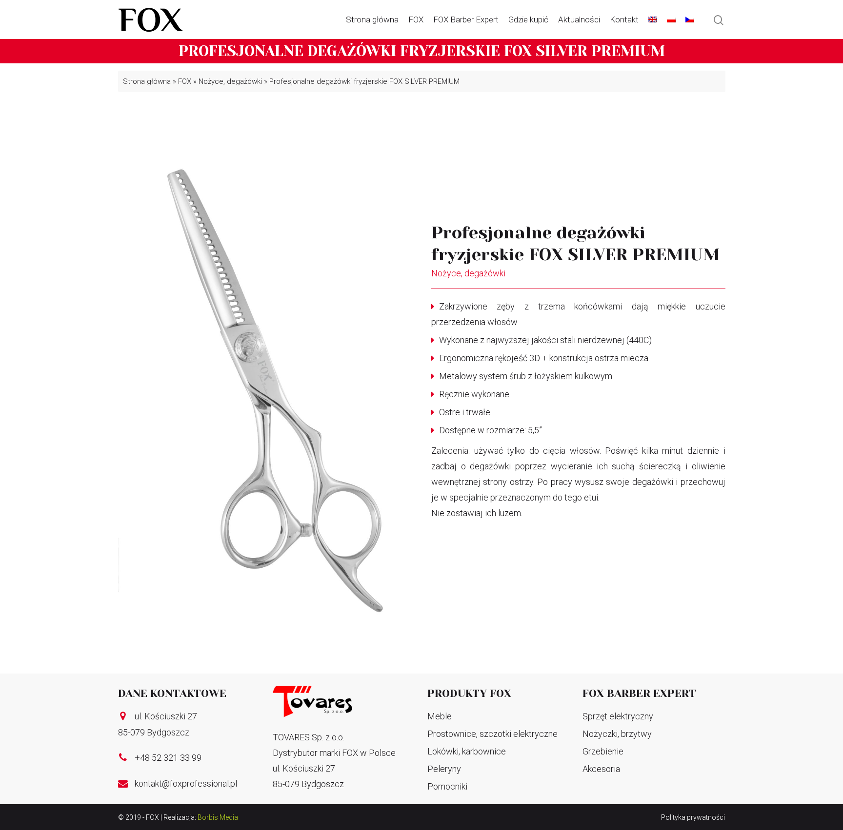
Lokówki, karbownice (466, 751)
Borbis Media (218, 817)
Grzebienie (602, 751)
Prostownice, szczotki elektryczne (492, 734)
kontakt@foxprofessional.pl (186, 783)
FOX (415, 19)
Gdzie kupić (528, 19)
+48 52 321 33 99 (168, 758)
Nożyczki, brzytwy (617, 734)
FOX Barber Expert (466, 19)
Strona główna (372, 19)
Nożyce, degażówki (230, 81)
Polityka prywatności (693, 817)
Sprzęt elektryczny (617, 716)
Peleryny (444, 769)
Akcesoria (601, 769)
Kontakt (624, 19)
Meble (439, 716)
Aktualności (579, 19)
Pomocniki (447, 786)
